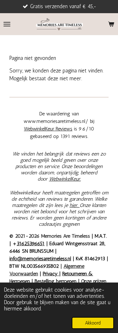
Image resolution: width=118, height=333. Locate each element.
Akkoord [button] (93, 323)
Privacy (51, 274)
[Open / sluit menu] (7, 24)
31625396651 (31, 243)
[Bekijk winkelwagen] (111, 24)
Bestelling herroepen (55, 281)
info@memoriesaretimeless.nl (40, 259)
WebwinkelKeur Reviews (48, 129)
